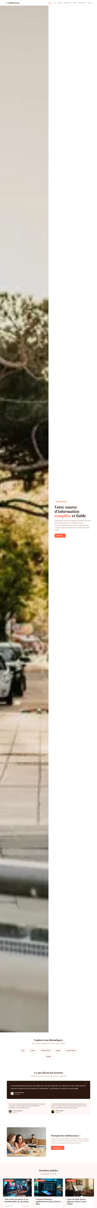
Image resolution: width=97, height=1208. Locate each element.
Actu (55, 2)
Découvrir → (60, 535)
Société (90, 2)
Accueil (50, 2)
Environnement (82, 2)
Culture (60, 2)
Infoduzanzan (12, 3)
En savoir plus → (57, 1148)
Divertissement (67, 2)
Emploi (74, 2)
